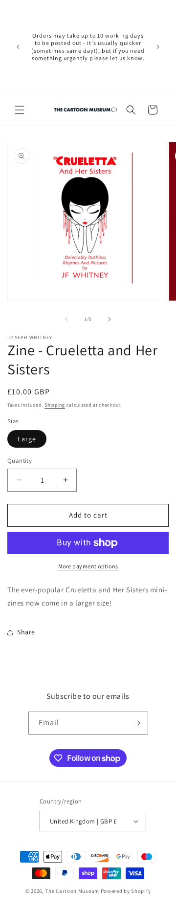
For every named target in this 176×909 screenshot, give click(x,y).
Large (27, 438)
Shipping (54, 405)
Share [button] (26, 632)
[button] (19, 110)
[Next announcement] (158, 47)
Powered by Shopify (126, 890)
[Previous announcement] (18, 47)
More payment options (88, 566)
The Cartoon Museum (72, 890)
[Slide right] (109, 319)
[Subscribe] (137, 723)
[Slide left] (66, 319)
